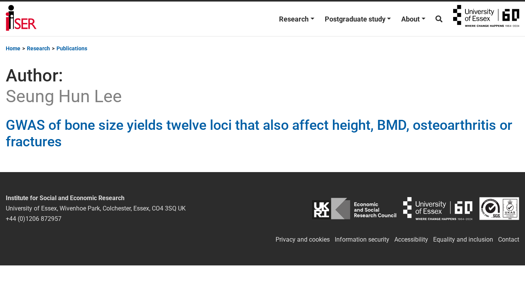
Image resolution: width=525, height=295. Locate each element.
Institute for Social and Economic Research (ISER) (21, 19)
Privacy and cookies (303, 239)
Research (294, 19)
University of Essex (486, 19)
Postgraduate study (355, 19)
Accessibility (411, 239)
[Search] (438, 19)
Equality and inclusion (463, 239)
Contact (508, 239)
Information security (362, 239)
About (410, 19)
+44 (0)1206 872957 (33, 218)
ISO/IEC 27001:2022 (499, 208)
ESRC (354, 208)
